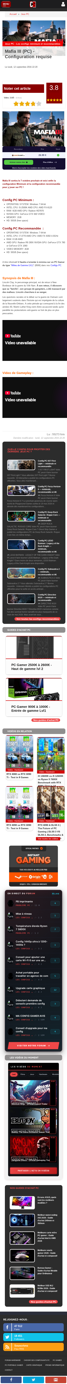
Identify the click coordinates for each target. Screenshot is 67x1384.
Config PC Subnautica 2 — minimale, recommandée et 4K (49, 572)
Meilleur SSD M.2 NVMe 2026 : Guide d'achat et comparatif (47, 1288)
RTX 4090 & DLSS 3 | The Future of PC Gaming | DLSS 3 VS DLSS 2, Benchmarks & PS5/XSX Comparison (50, 831)
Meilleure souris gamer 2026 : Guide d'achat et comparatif (47, 1253)
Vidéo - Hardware (15, 770)
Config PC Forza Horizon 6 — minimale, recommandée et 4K (49, 489)
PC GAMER (57, 1360)
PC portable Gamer (14, 1365)
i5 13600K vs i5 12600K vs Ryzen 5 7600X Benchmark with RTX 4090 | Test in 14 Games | (50, 782)
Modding (56, 1074)
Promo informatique (54, 1365)
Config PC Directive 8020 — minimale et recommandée (47, 597)
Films (22, 1074)
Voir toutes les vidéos (48, 838)
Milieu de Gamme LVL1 (22, 265)
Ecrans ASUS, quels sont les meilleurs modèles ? (47, 1200)
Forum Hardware (13, 1360)
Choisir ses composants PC (37, 1360)
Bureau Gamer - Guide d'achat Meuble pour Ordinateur (47, 1271)
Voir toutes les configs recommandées (37, 619)
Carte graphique (34, 1365)
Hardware (43, 1074)
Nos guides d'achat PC (46, 720)
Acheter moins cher (17, 162)
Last (14, 1074)
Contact (9, 1370)
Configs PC (56, 265)
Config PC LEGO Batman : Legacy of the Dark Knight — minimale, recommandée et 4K (48, 546)
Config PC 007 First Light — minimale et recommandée (47, 464)
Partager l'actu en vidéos (33, 1170)
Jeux (32, 1074)
